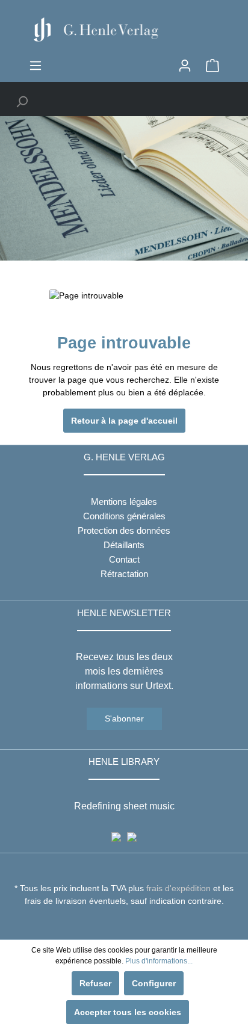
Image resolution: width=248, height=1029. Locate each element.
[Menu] (35, 65)
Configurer (154, 983)
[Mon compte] (185, 65)
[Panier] (212, 65)
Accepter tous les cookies (127, 1012)
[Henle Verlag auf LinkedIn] (133, 923)
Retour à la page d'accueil (124, 420)
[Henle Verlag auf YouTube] (115, 923)
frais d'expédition (178, 888)
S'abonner (124, 718)
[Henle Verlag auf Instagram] (124, 923)
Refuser (95, 983)
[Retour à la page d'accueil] (124, 29)
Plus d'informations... (159, 961)
